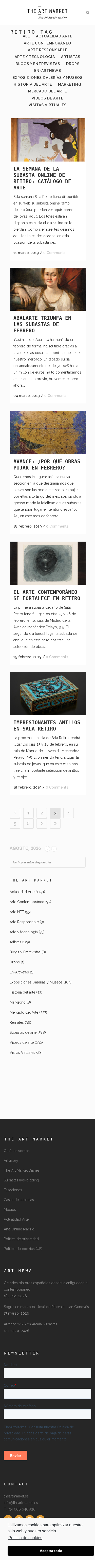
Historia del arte (22, 992)
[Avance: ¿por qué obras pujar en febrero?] (48, 432)
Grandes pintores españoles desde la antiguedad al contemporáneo (46, 1286)
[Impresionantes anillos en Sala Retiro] (48, 693)
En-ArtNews (19, 972)
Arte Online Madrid (19, 1229)
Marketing (18, 1002)
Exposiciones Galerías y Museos (36, 982)
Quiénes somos (17, 1151)
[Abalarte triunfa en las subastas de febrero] (48, 289)
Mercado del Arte (24, 1012)
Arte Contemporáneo (27, 902)
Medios (10, 1210)
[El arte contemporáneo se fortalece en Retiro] (48, 563)
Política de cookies (25, 1538)
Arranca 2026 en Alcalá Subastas (30, 1324)
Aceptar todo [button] (51, 1551)
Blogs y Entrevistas (25, 952)
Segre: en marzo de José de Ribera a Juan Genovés (46, 1307)
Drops (15, 962)
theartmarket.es (16, 1496)
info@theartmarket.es (21, 1503)
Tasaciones (13, 1190)
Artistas (15, 942)
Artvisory (11, 1161)
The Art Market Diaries (22, 1170)
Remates (17, 1022)
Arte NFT (17, 912)
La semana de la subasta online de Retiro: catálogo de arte (42, 178)
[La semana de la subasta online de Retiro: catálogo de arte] (48, 140)
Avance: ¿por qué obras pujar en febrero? (46, 464)
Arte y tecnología (24, 932)
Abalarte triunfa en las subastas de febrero (42, 324)
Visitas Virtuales (22, 1053)
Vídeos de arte (22, 1043)
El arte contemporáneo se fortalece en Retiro (46, 595)
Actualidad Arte (22, 892)
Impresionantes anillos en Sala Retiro (46, 725)
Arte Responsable (24, 922)
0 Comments (54, 253)
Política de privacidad (21, 1239)
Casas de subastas (19, 1200)
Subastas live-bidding (21, 1180)
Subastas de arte (23, 1032)
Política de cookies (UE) (23, 1249)
